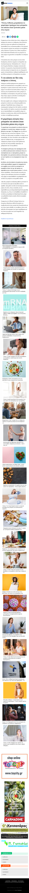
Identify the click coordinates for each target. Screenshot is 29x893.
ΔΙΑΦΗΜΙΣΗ (8, 881)
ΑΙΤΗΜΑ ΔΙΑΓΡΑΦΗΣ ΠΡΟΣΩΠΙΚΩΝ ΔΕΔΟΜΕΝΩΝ (14, 882)
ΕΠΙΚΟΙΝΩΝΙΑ (14, 881)
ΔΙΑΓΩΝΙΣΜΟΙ (5, 859)
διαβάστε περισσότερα (7, 218)
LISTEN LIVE (5, 856)
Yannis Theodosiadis (18, 890)
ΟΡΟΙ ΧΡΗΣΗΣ (20, 881)
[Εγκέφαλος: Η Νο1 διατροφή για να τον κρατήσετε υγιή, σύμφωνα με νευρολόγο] (14, 369)
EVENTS (4, 862)
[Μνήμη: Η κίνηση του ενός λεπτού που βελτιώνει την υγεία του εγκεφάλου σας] (14, 582)
